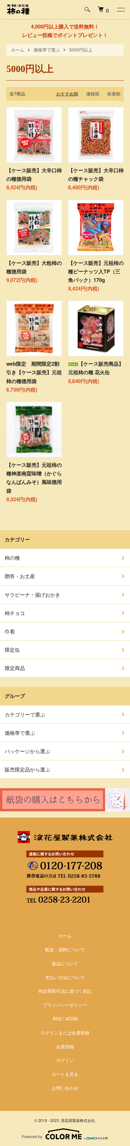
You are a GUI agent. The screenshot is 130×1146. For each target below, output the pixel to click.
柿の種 (12, 557)
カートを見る (65, 1074)
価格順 (92, 93)
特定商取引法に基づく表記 (65, 991)
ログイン (65, 1060)
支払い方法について (65, 977)
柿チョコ (15, 613)
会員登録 (65, 1046)
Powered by (32, 1136)
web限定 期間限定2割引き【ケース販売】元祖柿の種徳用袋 (34, 372)
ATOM (71, 1018)
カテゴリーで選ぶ (25, 714)
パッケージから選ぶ (27, 751)
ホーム (17, 49)
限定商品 (15, 668)
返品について (65, 963)
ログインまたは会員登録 (65, 1032)
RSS (57, 1018)
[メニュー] (120, 9)
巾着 (10, 631)
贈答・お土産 (20, 576)
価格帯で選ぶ (46, 49)
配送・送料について (65, 949)
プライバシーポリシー (65, 1005)
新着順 (114, 93)
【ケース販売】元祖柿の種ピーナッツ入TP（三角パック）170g (96, 271)
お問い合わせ (65, 1088)
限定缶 (12, 649)
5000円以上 (80, 49)
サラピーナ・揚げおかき (32, 594)
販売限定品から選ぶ (27, 769)
